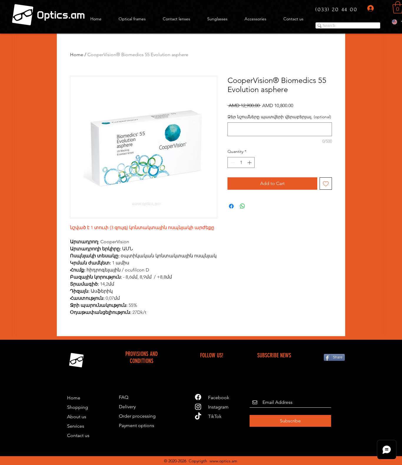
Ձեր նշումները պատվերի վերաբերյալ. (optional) (279, 116)
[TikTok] (198, 416)
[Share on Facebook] (231, 206)
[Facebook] (198, 397)
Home (76, 54)
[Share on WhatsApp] (242, 206)
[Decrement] (232, 162)
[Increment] (250, 162)
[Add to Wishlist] (326, 183)
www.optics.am (223, 461)
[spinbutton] (241, 162)
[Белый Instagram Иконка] (198, 407)
